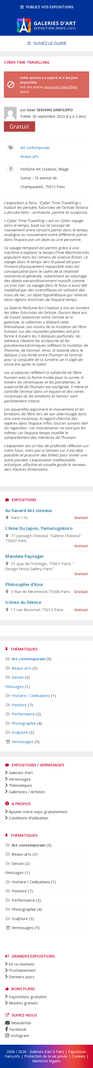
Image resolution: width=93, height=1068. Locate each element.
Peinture (19, 704)
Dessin (18, 677)
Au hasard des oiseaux (28, 510)
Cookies (78, 1056)
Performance (23, 713)
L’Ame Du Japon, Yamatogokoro (39, 528)
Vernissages (23, 741)
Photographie (24, 723)
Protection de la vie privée (46, 1056)
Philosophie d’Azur (24, 584)
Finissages (14, 686)
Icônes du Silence (23, 602)
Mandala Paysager (24, 556)
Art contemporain (35, 147)
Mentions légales (46, 1060)
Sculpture (20, 732)
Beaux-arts (29, 156)
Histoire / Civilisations (31, 695)
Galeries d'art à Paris (47, 1051)
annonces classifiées (61, 87)
